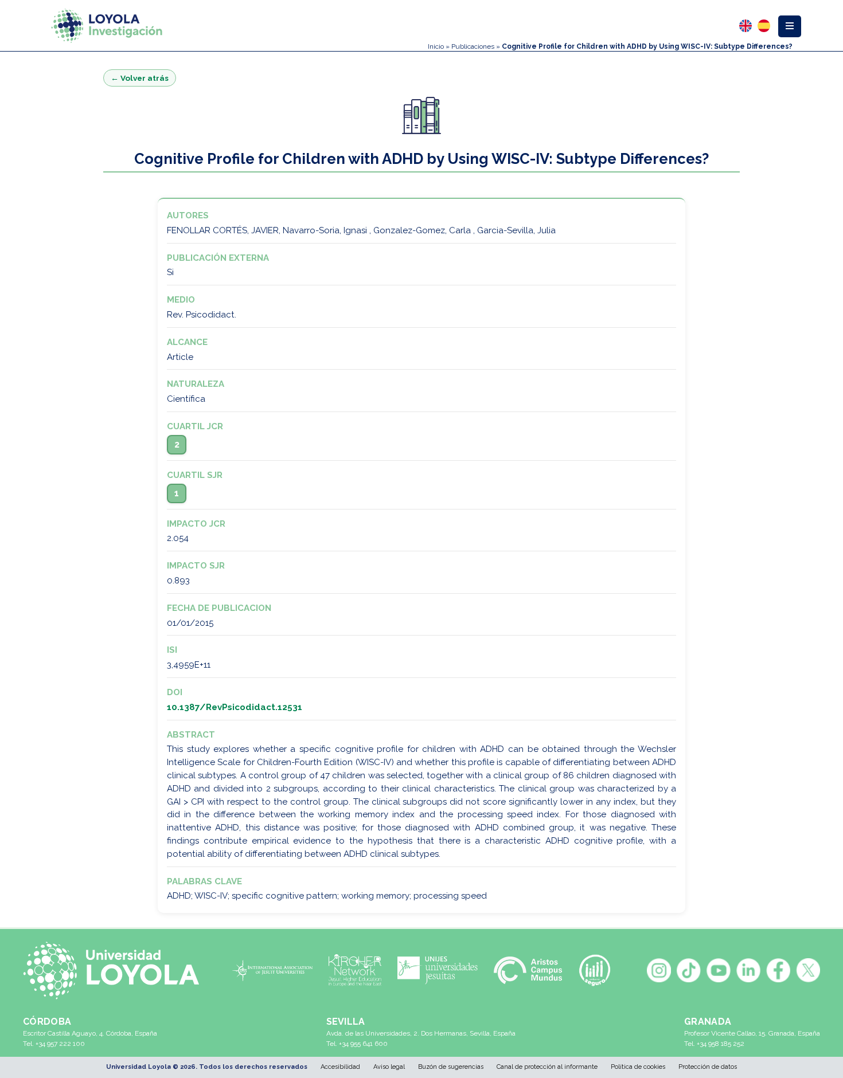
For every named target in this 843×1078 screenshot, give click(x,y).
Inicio (436, 46)
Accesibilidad (340, 1067)
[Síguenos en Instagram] (659, 970)
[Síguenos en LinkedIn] (748, 970)
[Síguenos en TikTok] (689, 970)
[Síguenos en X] (808, 970)
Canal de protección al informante (547, 1067)
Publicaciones (472, 46)
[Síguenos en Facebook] (778, 970)
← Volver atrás (140, 78)
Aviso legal (389, 1067)
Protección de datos (707, 1067)
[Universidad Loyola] (116, 970)
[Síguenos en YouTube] (719, 970)
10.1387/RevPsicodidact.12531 (234, 707)
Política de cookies (638, 1067)
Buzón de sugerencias (450, 1067)
